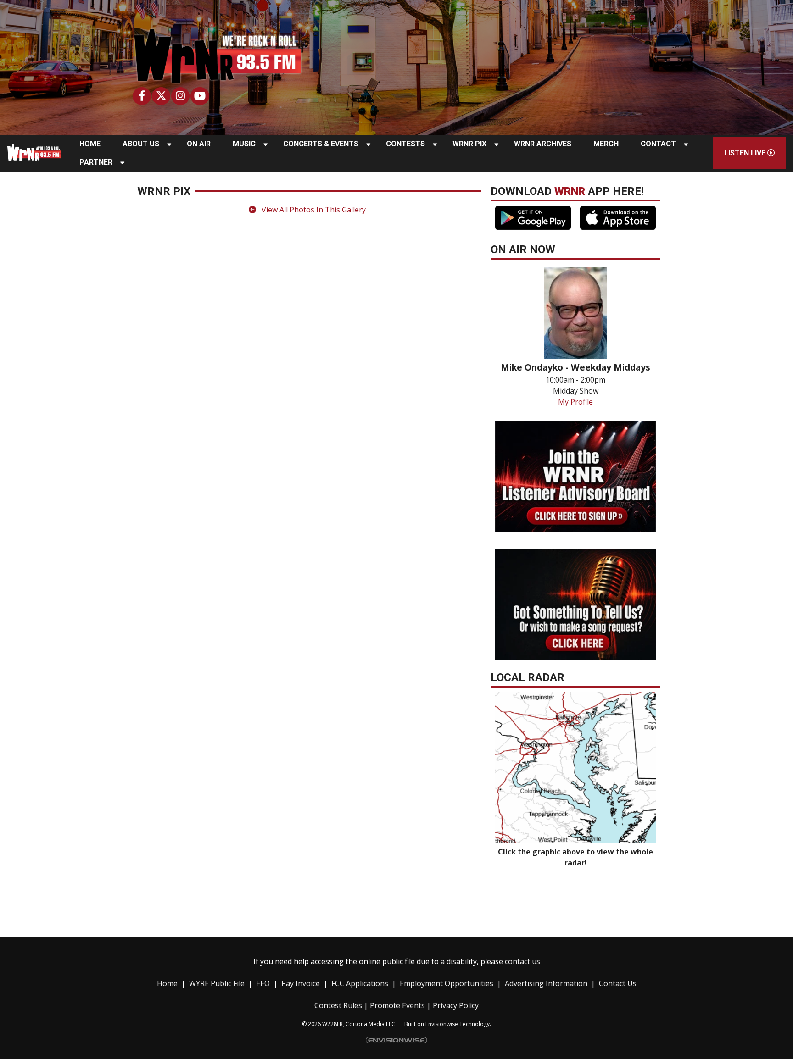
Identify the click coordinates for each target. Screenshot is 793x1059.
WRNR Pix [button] (469, 143)
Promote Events (397, 1005)
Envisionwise (441, 1024)
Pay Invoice (300, 983)
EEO (263, 983)
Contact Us (618, 983)
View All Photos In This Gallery (313, 210)
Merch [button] (606, 143)
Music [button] (244, 143)
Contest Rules (338, 1005)
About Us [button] (141, 143)
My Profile (575, 402)
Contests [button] (405, 143)
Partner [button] (95, 162)
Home (167, 983)
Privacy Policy (456, 1005)
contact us (522, 961)
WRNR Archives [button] (542, 143)
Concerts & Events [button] (320, 143)
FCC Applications (359, 983)
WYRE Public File (217, 983)
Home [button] (90, 143)
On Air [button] (199, 143)
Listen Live (745, 153)
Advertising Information (546, 983)
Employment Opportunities (446, 983)
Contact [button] (658, 143)
